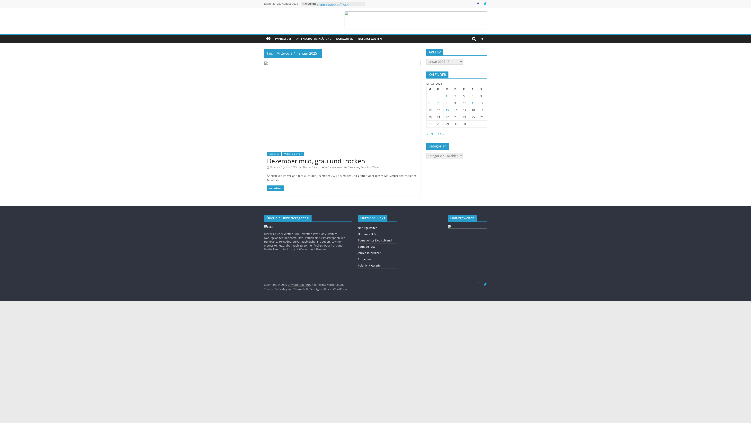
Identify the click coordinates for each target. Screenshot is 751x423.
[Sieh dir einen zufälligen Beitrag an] (482, 39)
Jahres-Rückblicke (369, 253)
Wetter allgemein (293, 153)
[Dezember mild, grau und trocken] (342, 63)
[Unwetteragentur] (268, 39)
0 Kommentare (333, 167)
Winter (376, 167)
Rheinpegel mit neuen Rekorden (338, 3)
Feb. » (440, 134)
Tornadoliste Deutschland (375, 240)
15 (447, 110)
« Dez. (430, 134)
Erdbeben (364, 259)
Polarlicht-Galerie (369, 265)
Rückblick (274, 153)
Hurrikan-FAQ (367, 234)
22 (447, 117)
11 (473, 103)
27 (430, 124)
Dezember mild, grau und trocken (316, 161)
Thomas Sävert (311, 167)
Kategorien (344, 39)
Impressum (283, 39)
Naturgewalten (370, 39)
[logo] (268, 227)
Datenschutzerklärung (313, 39)
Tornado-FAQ (366, 247)
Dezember (353, 167)
